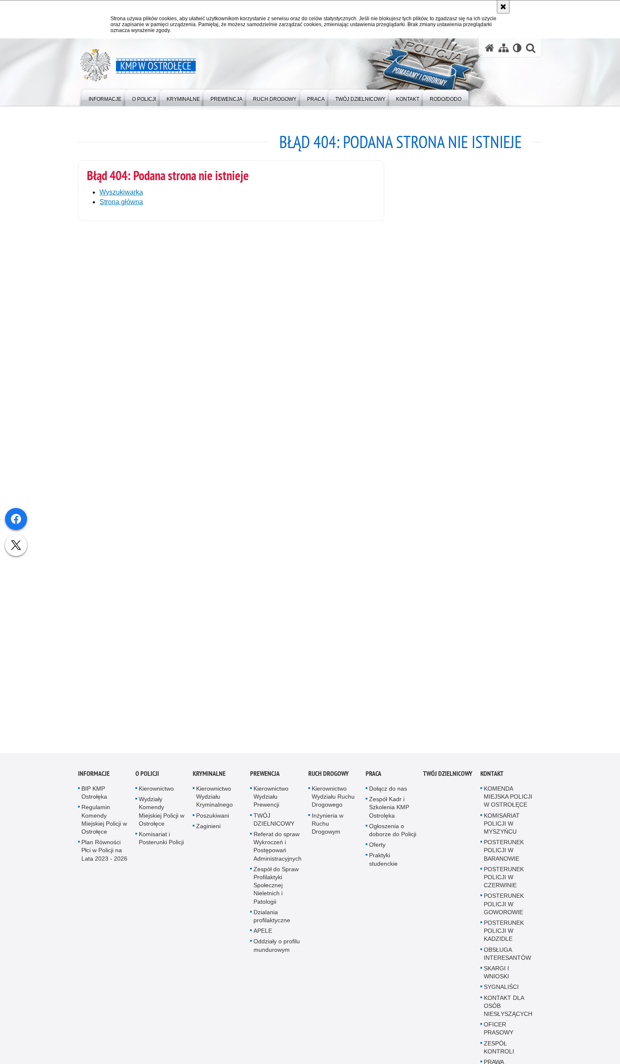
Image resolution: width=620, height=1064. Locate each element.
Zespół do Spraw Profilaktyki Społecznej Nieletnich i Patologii (276, 889)
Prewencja (265, 777)
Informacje (94, 777)
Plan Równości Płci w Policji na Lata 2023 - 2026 (104, 854)
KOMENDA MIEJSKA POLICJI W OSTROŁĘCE (508, 800)
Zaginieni (208, 830)
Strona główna (121, 201)
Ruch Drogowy (328, 777)
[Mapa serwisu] (504, 48)
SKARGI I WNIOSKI (496, 976)
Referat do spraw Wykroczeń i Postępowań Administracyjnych (277, 850)
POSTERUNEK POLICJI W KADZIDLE (504, 935)
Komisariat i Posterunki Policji (161, 842)
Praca (373, 777)
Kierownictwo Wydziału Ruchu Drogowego (333, 800)
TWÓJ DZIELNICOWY (273, 823)
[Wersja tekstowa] (517, 48)
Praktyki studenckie (383, 863)
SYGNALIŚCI (501, 991)
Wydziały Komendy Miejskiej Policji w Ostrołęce (161, 815)
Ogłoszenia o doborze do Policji (392, 834)
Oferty (377, 848)
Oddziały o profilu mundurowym (276, 949)
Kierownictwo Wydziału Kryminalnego (214, 800)
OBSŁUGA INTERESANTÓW (507, 958)
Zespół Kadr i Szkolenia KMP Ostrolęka (389, 811)
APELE (262, 935)
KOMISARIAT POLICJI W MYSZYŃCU (502, 827)
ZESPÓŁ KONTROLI (499, 1051)
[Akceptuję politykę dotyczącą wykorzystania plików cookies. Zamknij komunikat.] (503, 7)
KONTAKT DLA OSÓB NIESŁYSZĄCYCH (508, 1010)
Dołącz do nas (388, 792)
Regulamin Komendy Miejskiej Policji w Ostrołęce (104, 824)
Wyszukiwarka (121, 192)
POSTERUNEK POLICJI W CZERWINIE (504, 881)
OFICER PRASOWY (498, 1032)
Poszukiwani (212, 819)
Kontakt (492, 777)
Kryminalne (209, 777)
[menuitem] (105, 97)
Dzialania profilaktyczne (271, 920)
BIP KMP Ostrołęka (94, 796)
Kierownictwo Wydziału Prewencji (270, 800)
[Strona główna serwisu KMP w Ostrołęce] (489, 48)
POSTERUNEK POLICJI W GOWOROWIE (504, 908)
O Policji (147, 777)
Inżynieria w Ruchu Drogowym (327, 827)
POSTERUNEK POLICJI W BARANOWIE (504, 854)
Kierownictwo (156, 792)
